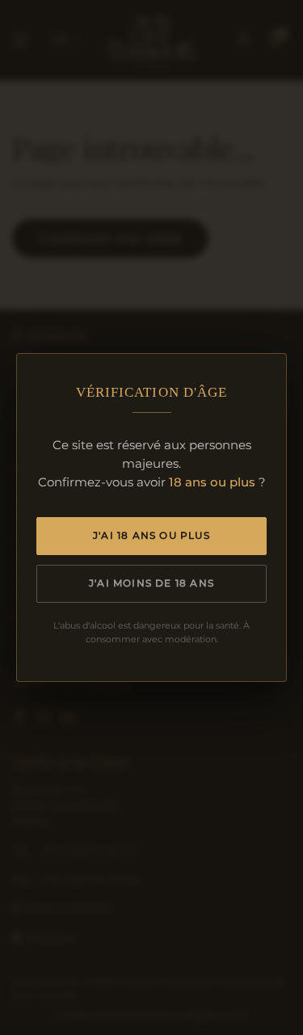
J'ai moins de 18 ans (151, 583)
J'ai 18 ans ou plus (151, 535)
